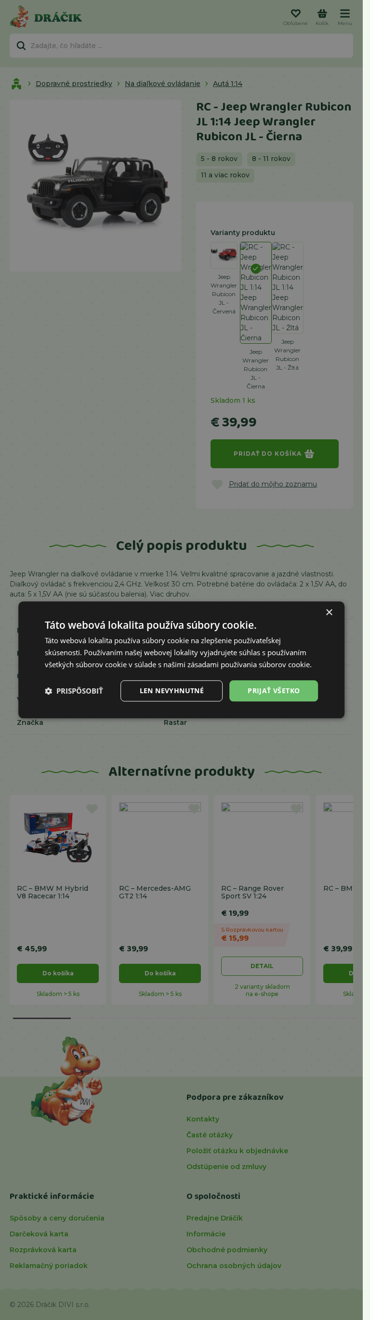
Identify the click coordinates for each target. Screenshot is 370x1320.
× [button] (328, 612)
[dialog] (181, 659)
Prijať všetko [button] (274, 690)
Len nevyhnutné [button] (172, 690)
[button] (74, 690)
